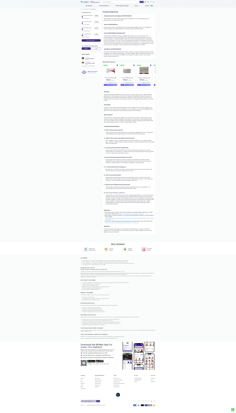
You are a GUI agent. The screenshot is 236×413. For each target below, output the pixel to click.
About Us (82, 378)
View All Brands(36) (90, 40)
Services (147, 5)
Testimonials (83, 388)
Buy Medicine (89, 5)
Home (82, 9)
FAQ (81, 379)
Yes (87, 48)
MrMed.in (84, 405)
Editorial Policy (116, 385)
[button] (145, 2)
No (97, 48)
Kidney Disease (98, 381)
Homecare (153, 378)
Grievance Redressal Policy (119, 383)
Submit (98, 401)
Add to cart (111, 84)
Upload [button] (141, 1)
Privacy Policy (116, 378)
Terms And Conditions (118, 379)
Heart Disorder (98, 383)
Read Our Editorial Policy (92, 72)
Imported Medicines (104, 5)
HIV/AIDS (96, 386)
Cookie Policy (116, 386)
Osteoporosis (97, 385)
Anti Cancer (97, 378)
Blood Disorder (98, 379)
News (82, 386)
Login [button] (153, 1)
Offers (82, 385)
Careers (135, 381)
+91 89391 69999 (137, 379)
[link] (82, 9)
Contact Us (83, 383)
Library (136, 5)
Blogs (82, 381)
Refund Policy (116, 381)
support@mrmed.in (138, 378)
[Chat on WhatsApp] (233, 410)
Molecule (86, 9)
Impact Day (153, 381)
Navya (152, 379)
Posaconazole (93, 9)
